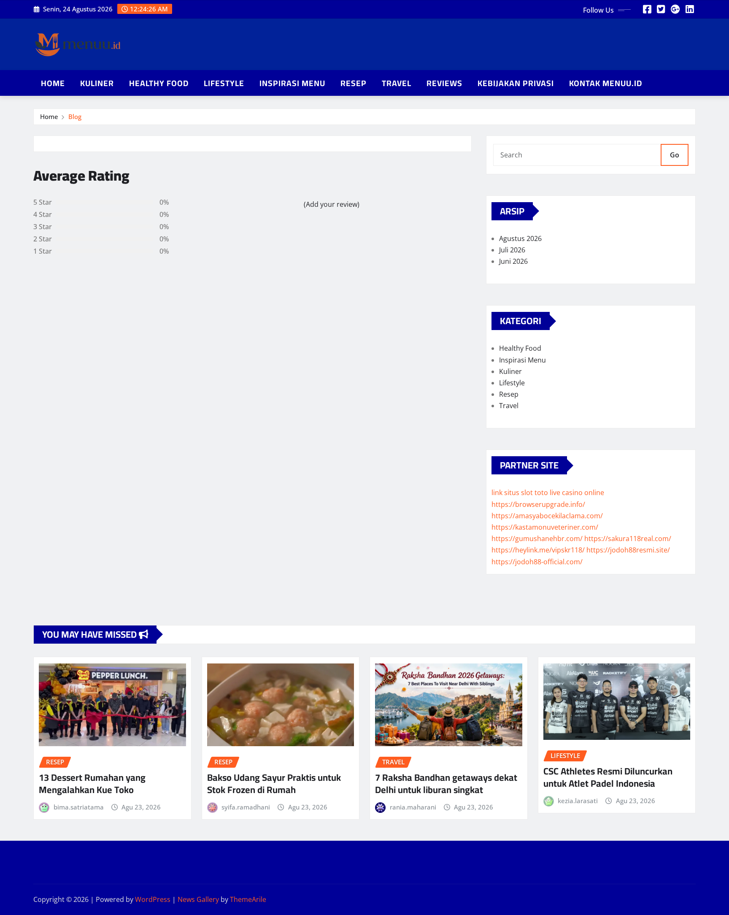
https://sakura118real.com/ (627, 538)
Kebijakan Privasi (516, 83)
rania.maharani (413, 807)
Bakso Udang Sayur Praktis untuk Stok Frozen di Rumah (274, 784)
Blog (74, 116)
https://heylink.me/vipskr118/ (538, 550)
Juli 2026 (512, 249)
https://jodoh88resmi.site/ (628, 550)
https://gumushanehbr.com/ (537, 538)
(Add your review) (331, 204)
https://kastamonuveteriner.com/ (544, 527)
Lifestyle (224, 83)
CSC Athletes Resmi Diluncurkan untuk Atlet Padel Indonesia (607, 777)
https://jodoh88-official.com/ (537, 561)
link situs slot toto (519, 492)
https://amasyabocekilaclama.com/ (547, 515)
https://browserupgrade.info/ (538, 504)
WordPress (152, 899)
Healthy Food (159, 83)
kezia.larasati (578, 800)
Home (53, 83)
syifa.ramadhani (245, 807)
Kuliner (97, 83)
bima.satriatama (79, 807)
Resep (353, 83)
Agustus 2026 (520, 238)
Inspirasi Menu (292, 83)
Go (674, 155)
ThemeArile (248, 899)
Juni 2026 (513, 261)
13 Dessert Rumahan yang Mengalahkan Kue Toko (92, 784)
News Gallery (198, 899)
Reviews (444, 83)
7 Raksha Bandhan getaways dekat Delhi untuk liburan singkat (446, 784)
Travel (396, 83)
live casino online (577, 492)
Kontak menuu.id (605, 83)
